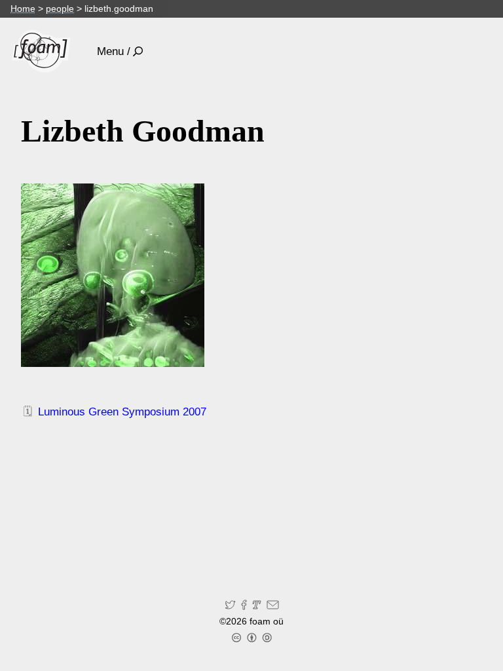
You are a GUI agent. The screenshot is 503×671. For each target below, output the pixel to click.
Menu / (113, 51)
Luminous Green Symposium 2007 (122, 412)
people (60, 8)
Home (22, 8)
